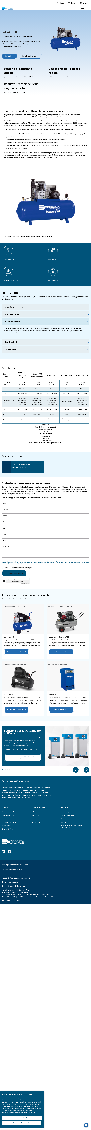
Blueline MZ (9, 694)
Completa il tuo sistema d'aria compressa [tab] (3, 769)
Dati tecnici (52, 259)
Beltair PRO (9, 32)
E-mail (5, 540)
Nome (5, 503)
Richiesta (6, 547)
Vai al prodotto (9, 259)
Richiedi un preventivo (15, 652)
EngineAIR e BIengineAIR (59, 637)
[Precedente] (76, 770)
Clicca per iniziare (17, 581)
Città (4, 522)
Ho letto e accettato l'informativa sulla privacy (19, 568)
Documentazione (10, 280)
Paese (5, 534)
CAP (4, 528)
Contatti (8, 56)
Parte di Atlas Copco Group (11, 901)
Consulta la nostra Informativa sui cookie (21, 1113)
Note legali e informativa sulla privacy (15, 865)
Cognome (6, 509)
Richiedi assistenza (28, 56)
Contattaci (52, 280)
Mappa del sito (7, 874)
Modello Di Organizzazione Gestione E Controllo (18, 878)
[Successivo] (86, 770)
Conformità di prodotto (10, 882)
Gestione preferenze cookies (12, 869)
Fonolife (52, 694)
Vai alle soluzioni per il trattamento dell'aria (21, 758)
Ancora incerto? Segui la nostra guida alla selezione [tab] (7, 769)
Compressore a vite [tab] (9, 769)
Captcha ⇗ (25, 583)
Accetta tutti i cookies (22, 1118)
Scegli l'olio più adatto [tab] (5, 769)
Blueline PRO (9, 637)
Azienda (5, 515)
